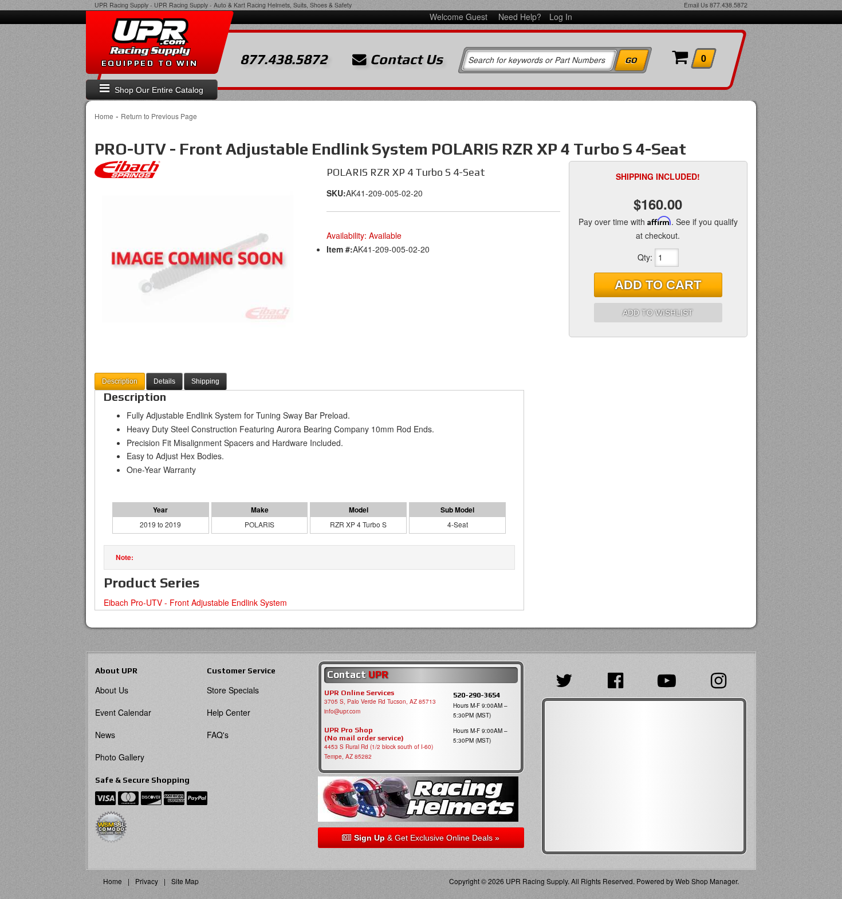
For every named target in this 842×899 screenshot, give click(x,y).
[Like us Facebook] (618, 679)
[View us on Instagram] (721, 679)
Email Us (696, 5)
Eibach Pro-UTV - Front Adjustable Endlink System (195, 602)
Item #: (339, 249)
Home (104, 116)
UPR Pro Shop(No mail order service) (364, 734)
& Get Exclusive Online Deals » (426, 837)
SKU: (336, 193)
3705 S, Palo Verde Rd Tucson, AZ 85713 (380, 701)
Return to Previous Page (159, 116)
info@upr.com (342, 711)
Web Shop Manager (706, 881)
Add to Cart (658, 285)
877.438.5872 (728, 5)
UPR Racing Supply (121, 5)
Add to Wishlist (658, 312)
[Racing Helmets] (421, 799)
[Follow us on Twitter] (567, 679)
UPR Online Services (359, 693)
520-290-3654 (476, 695)
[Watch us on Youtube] (670, 679)
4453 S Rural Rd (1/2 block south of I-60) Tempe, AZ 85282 (378, 751)
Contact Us (405, 59)
